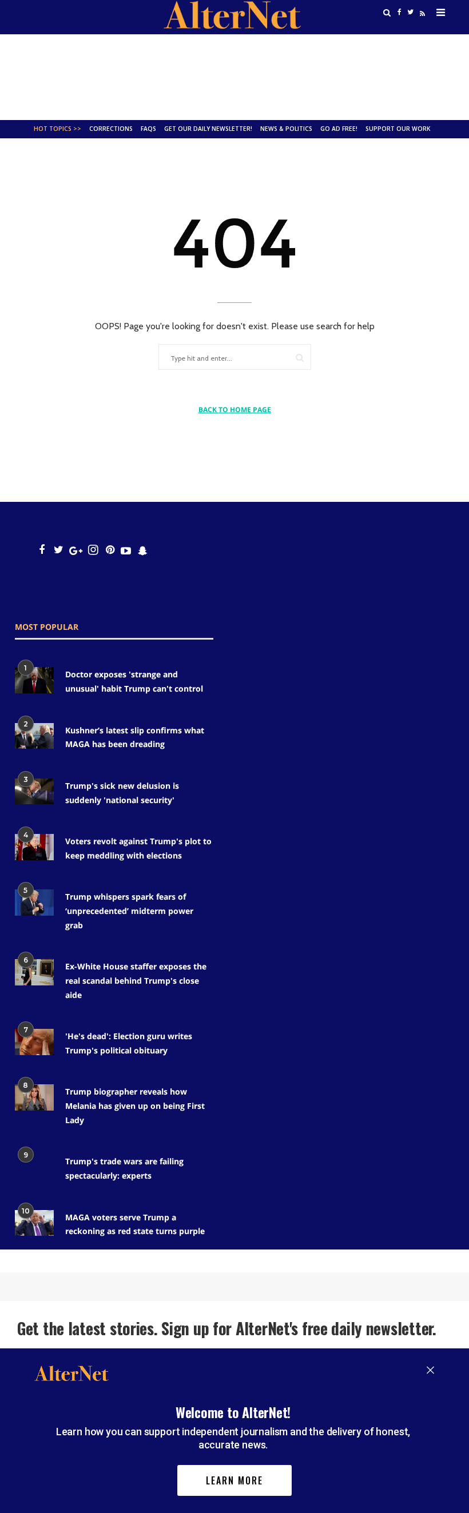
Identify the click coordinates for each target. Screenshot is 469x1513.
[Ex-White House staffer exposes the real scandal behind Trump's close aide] (34, 972)
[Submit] (300, 358)
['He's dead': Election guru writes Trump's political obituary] (34, 1042)
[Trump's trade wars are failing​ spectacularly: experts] (34, 1167)
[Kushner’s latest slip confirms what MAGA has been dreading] (34, 736)
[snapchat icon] (142, 550)
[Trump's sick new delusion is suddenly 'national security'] (34, 791)
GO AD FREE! (338, 129)
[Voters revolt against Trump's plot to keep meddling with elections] (34, 847)
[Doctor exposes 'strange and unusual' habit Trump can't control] (34, 680)
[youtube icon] (125, 550)
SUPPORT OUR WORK (397, 129)
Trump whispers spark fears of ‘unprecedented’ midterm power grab (129, 910)
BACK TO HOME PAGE (234, 409)
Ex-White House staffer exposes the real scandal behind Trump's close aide (135, 980)
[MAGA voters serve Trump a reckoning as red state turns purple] (34, 1223)
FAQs (148, 129)
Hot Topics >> (57, 129)
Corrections (111, 129)
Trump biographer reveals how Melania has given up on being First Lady (135, 1105)
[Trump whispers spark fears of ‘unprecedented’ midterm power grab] (34, 902)
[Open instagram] (93, 550)
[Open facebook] (41, 550)
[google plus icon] (76, 550)
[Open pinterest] (110, 550)
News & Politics (286, 129)
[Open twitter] (58, 550)
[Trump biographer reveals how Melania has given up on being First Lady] (34, 1097)
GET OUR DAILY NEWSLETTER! (208, 129)
